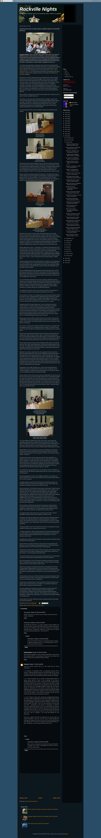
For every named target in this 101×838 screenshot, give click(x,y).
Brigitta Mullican (28, 652)
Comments (67, 97)
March (67, 251)
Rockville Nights (38, 9)
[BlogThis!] (43, 603)
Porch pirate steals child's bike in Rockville (38, 823)
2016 (66, 133)
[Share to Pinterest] (47, 603)
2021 (66, 123)
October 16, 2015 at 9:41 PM (40, 652)
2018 (66, 129)
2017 (66, 131)
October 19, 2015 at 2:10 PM (41, 741)
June (67, 244)
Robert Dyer (74, 102)
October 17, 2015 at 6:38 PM (36, 664)
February (68, 253)
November (69, 140)
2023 (66, 118)
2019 (66, 127)
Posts (66, 95)
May (67, 247)
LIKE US (65, 88)
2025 (66, 114)
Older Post (56, 798)
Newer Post (23, 798)
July (67, 242)
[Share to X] (45, 603)
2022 (66, 121)
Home (40, 798)
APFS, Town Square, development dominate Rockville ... (72, 210)
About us (67, 73)
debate (25, 605)
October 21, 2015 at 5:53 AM (41, 638)
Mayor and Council (39, 605)
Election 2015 (30, 605)
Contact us (67, 74)
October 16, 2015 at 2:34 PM (38, 622)
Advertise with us (69, 76)
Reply (25, 618)
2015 (66, 136)
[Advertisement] (40, 785)
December (69, 137)
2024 (66, 116)
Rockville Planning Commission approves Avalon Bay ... (72, 188)
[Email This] (42, 603)
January (68, 255)
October (68, 142)
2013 (66, 260)
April (67, 249)
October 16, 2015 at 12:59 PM (38, 612)
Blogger (66, 833)
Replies (27, 636)
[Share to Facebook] (46, 603)
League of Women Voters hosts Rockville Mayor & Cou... (72, 162)
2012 (66, 262)
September (69, 238)
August (68, 240)
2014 (66, 258)
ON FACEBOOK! (67, 90)
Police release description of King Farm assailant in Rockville (43, 809)
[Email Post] (40, 603)
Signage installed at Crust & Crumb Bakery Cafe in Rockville (43, 816)
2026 (66, 112)
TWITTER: (65, 85)
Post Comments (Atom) (32, 801)
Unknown (26, 664)
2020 (66, 125)
